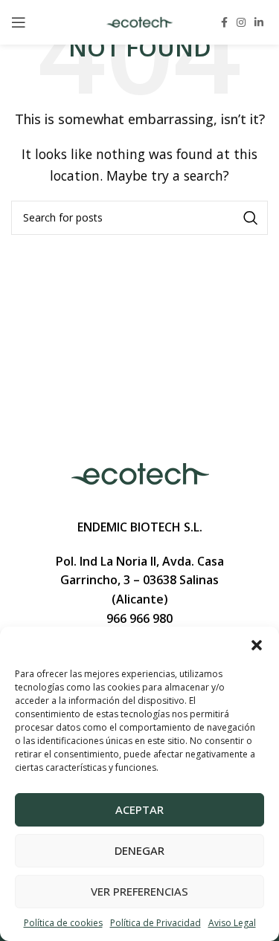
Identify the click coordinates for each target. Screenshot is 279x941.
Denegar (139, 850)
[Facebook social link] (224, 22)
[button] (256, 645)
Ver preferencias (139, 891)
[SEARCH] (251, 218)
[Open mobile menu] (18, 22)
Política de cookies (63, 922)
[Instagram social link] (241, 22)
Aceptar (139, 809)
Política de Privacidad (155, 922)
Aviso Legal (232, 922)
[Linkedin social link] (259, 22)
